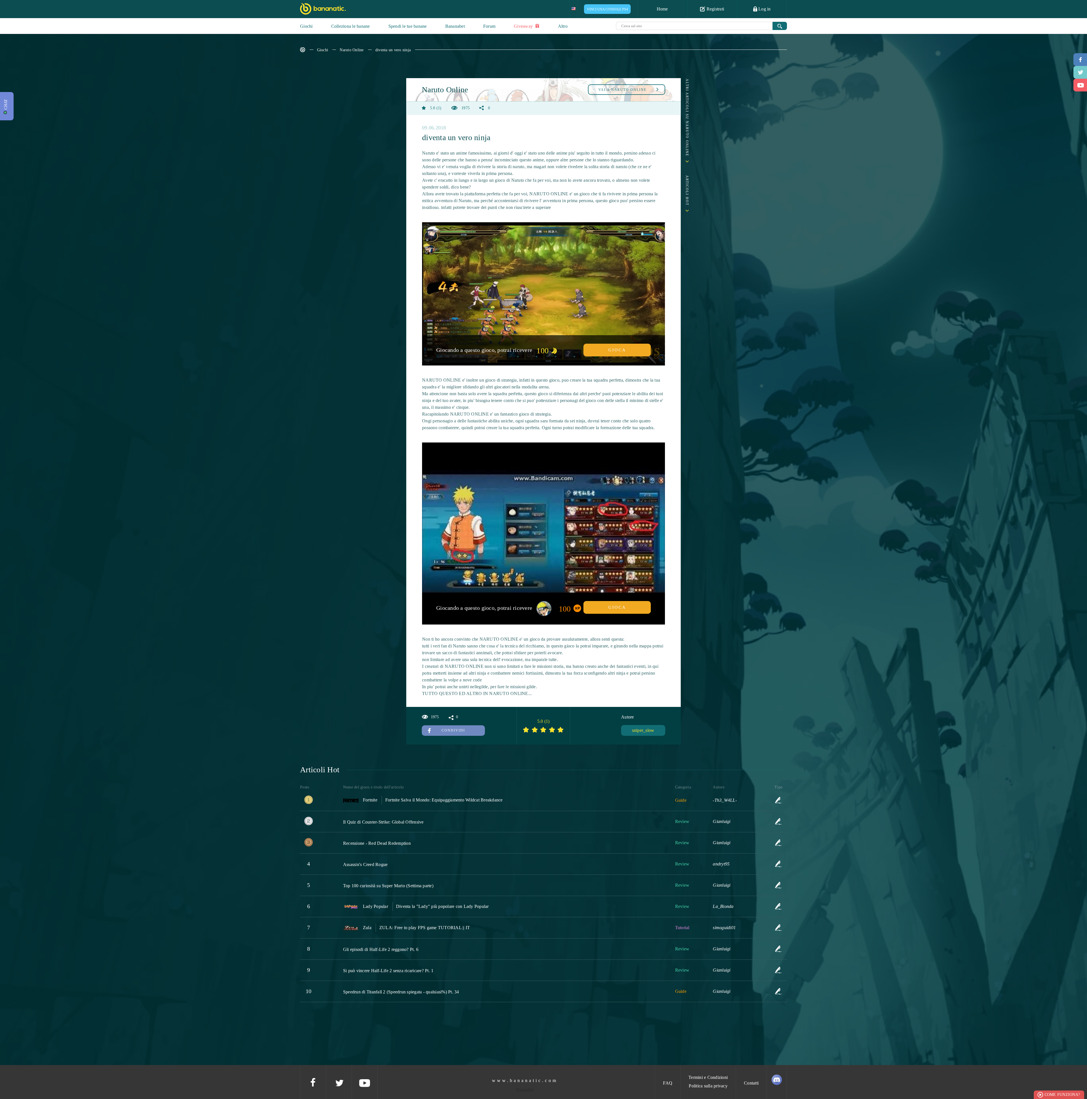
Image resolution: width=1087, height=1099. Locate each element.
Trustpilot (525, 1089)
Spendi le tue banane (407, 26)
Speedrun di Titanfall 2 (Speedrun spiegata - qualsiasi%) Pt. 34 (401, 991)
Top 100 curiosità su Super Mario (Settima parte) (388, 885)
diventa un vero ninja (393, 50)
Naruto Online (351, 50)
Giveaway (524, 26)
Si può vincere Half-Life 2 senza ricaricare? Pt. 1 (388, 970)
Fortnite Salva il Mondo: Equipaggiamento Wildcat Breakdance (444, 799)
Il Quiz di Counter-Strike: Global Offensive (383, 822)
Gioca (617, 350)
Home (662, 9)
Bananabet (455, 26)
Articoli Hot (687, 190)
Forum (489, 26)
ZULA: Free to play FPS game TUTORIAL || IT (424, 927)
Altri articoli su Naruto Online (687, 117)
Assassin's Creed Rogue (365, 864)
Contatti (751, 1083)
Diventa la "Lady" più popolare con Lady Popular (442, 906)
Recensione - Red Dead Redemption (377, 843)
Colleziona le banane (350, 26)
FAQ (667, 1083)
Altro (563, 26)
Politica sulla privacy (708, 1085)
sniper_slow (643, 730)
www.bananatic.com (525, 1080)
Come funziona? (1062, 1094)
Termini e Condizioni (708, 1077)
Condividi (453, 730)
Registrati (714, 9)
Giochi (306, 26)
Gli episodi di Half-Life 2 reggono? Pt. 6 (380, 949)
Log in (764, 9)
